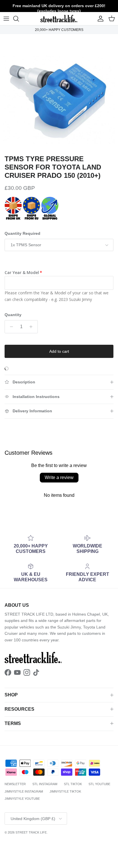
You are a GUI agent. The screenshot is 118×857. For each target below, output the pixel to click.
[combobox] (59, 439)
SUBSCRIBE (59, 488)
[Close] (108, 359)
